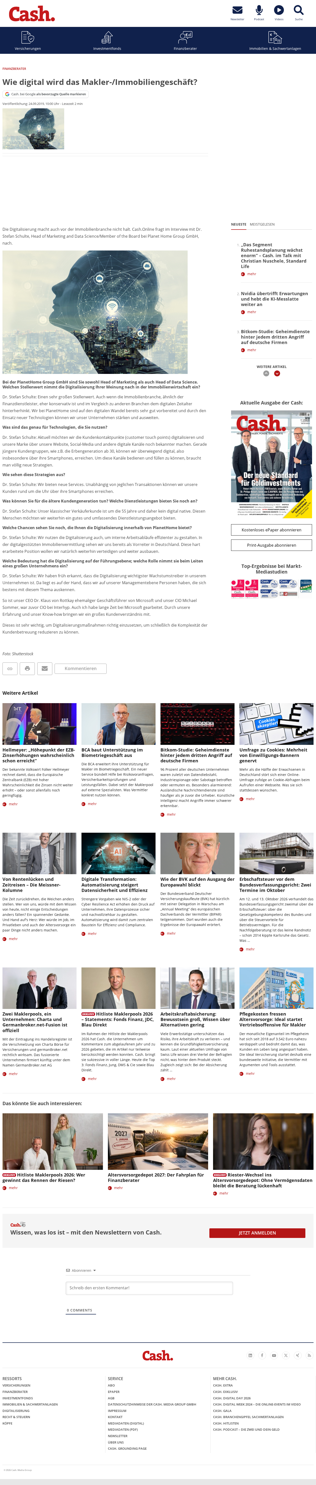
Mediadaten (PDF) (123, 1429)
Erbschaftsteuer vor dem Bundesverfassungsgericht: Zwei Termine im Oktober (275, 884)
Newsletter (117, 1436)
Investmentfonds (107, 48)
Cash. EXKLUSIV (225, 1391)
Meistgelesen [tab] (262, 224)
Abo (111, 1385)
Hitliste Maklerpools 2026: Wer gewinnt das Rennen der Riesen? (43, 1177)
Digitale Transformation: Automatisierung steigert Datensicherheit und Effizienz (114, 884)
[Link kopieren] (10, 668)
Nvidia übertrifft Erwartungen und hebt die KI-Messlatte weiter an (274, 298)
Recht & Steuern (16, 1417)
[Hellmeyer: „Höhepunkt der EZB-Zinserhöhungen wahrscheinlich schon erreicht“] (39, 724)
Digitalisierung (15, 1410)
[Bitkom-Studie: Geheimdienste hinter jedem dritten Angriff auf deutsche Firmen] (197, 724)
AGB (111, 1398)
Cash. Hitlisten (226, 1423)
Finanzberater (185, 48)
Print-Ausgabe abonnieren (271, 545)
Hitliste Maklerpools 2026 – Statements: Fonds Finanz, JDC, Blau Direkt (117, 1019)
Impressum (117, 1410)
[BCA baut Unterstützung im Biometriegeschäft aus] (118, 724)
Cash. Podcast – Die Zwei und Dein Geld (246, 1429)
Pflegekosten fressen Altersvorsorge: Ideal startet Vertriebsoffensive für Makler (272, 1019)
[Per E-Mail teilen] (44, 668)
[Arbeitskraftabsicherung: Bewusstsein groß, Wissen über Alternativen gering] (197, 988)
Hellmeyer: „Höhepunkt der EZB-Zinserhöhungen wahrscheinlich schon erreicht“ (38, 755)
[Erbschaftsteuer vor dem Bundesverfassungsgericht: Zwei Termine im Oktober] (276, 853)
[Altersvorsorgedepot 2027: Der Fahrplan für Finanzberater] (158, 1141)
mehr (251, 273)
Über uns (116, 1442)
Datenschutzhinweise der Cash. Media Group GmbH (152, 1404)
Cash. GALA (222, 1410)
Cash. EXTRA (223, 1385)
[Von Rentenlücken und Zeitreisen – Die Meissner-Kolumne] (39, 853)
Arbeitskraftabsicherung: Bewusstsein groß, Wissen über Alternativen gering (195, 1019)
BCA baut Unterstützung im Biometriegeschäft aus (112, 752)
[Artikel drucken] (27, 668)
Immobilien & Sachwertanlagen (275, 48)
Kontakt (115, 1417)
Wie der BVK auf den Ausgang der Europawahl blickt (197, 881)
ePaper (113, 1391)
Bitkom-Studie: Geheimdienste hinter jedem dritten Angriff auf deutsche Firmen (275, 336)
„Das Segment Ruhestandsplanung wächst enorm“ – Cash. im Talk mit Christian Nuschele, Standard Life (273, 255)
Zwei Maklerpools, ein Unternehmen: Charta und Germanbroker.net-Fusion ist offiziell (34, 1022)
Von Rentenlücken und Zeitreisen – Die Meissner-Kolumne (31, 884)
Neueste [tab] (238, 224)
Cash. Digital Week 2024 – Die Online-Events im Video (257, 1404)
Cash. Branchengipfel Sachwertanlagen (248, 1417)
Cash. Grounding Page (127, 1448)
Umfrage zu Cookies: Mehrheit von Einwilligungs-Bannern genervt (273, 755)
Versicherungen (28, 48)
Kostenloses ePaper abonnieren (271, 530)
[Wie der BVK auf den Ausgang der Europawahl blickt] (197, 853)
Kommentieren (81, 668)
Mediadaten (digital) (126, 1423)
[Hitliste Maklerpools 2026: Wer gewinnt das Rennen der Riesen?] (52, 1141)
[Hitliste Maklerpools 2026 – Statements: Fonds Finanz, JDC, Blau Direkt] (118, 988)
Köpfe (7, 1423)
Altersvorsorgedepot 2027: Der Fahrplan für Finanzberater (156, 1177)
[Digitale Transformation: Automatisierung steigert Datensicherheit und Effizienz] (118, 853)
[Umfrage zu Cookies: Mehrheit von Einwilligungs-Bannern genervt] (276, 724)
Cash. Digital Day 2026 (232, 1398)
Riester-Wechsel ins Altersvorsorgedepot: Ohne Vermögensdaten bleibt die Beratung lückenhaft (263, 1180)
